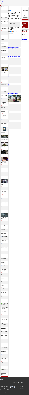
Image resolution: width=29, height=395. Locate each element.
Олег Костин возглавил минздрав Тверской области (24, 12)
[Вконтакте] (13, 387)
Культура (16, 382)
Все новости (2, 6)
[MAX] (15, 31)
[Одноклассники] (11, 10)
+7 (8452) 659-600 (21, 382)
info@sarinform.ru (24, 27)
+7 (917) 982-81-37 (22, 381)
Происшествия (9, 6)
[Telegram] (13, 31)
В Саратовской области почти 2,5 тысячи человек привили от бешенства (25, 17)
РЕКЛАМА (21, 383)
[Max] (22, 24)
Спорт (18, 382)
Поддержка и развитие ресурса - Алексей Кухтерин (22, 388)
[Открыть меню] (0, 5)
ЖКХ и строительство (13, 382)
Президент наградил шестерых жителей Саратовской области (24, 15)
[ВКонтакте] (10, 10)
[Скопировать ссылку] (13, 10)
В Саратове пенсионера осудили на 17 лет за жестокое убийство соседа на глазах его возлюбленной (25, 10)
